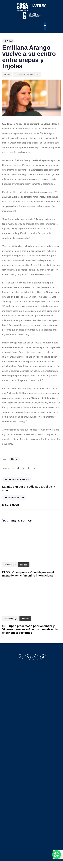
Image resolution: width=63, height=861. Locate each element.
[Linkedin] (34, 468)
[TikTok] (43, 657)
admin (7, 74)
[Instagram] (28, 657)
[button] (56, 854)
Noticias (8, 41)
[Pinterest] (29, 468)
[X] (23, 468)
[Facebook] (18, 468)
